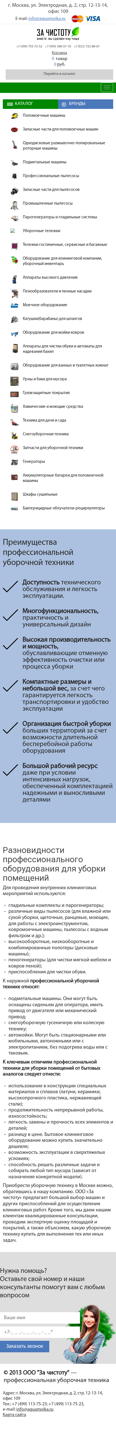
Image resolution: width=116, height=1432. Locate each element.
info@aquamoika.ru (47, 19)
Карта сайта (14, 1415)
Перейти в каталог (59, 74)
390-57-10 (58, 46)
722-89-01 (87, 46)
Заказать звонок (24, 1346)
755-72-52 (29, 46)
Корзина (59, 53)
